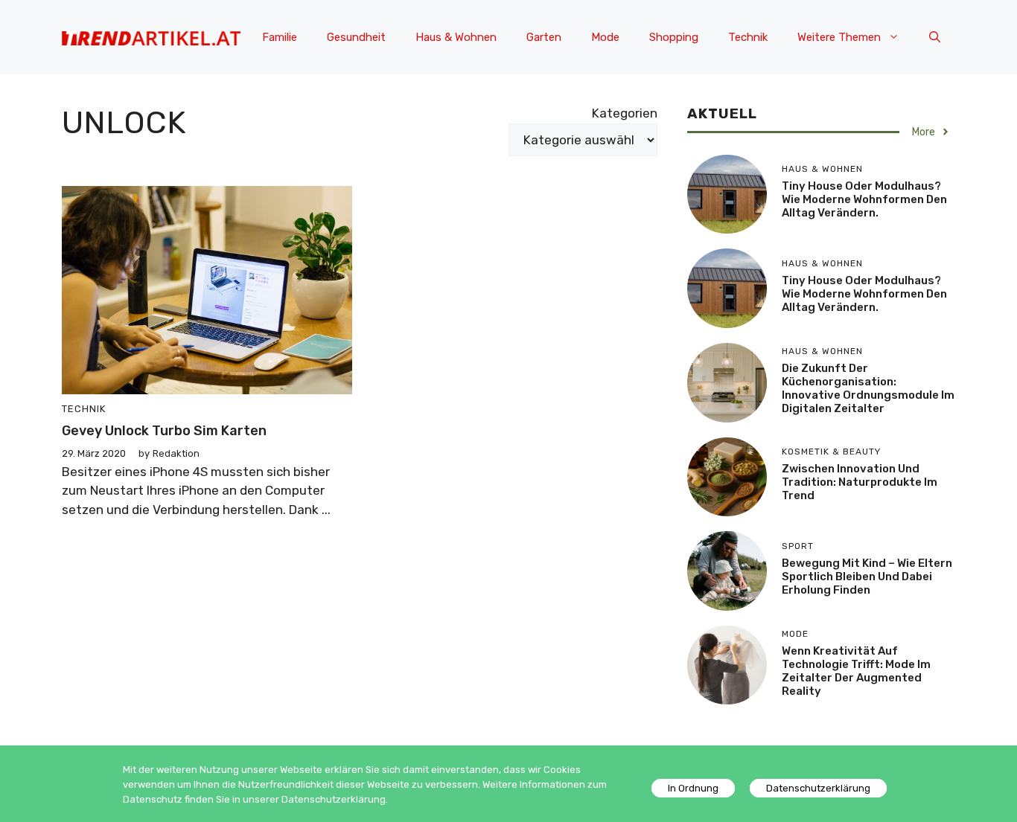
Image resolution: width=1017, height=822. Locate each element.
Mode (605, 37)
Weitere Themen (839, 37)
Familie (279, 37)
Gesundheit (356, 37)
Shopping (673, 37)
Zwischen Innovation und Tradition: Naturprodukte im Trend (859, 482)
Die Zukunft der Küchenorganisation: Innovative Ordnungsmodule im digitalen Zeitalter (868, 388)
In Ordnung (693, 788)
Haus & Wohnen (456, 37)
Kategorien (624, 113)
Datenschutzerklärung (818, 788)
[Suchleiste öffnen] (934, 37)
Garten (543, 37)
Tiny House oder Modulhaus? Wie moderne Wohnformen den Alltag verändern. (864, 199)
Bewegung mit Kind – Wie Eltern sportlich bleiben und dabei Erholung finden (867, 576)
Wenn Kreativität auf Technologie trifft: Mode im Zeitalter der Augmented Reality (856, 671)
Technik (748, 37)
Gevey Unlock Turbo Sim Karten (164, 431)
